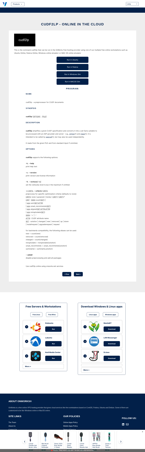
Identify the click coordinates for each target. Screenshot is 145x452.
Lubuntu (48, 338)
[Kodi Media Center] (36, 356)
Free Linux (36, 314)
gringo (72, 134)
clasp (83, 134)
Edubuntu (49, 323)
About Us (11, 426)
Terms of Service (69, 430)
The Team (12, 422)
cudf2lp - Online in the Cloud (72, 24)
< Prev (66, 274)
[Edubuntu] (36, 327)
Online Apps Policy (70, 422)
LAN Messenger (110, 338)
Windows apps (110, 314)
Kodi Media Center (53, 352)
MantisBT (108, 323)
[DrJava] (94, 356)
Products (16, 4)
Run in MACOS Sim (72, 82)
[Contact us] (127, 424)
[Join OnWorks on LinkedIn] (123, 424)
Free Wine (52, 314)
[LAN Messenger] (94, 341)
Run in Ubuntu (72, 60)
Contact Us (12, 430)
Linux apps (93, 314)
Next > (78, 274)
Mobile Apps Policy (70, 426)
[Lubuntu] (36, 341)
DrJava (106, 352)
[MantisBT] (94, 327)
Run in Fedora (72, 67)
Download (111, 329)
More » (28, 366)
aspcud (49, 137)
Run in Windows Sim (72, 74)
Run (53, 329)
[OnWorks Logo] (4, 4)
